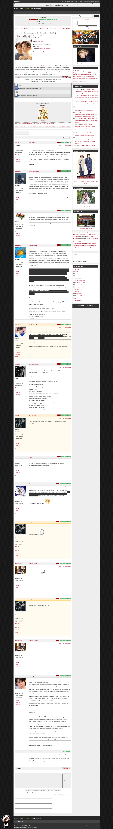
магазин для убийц (79, 284)
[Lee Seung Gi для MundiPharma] (86, 203)
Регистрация (87, 19)
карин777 (31, 676)
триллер (79, 79)
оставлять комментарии (42, 99)
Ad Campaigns (82, 81)
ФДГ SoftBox (51, 123)
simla (75, 254)
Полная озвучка (81, 74)
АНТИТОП (20, 12)
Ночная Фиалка (84, 106)
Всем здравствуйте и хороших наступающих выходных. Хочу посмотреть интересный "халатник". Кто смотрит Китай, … (86, 134)
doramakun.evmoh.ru (84, 1)
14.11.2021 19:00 (18, 415)
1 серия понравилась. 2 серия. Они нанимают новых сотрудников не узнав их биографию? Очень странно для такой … (86, 114)
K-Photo (92, 71)
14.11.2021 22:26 (18, 245)
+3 (55, 19)
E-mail (16, 800)
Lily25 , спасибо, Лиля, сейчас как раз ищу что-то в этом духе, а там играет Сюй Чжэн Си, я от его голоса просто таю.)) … (86, 103)
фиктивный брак (78, 300)
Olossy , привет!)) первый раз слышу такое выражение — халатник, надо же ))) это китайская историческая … (86, 108)
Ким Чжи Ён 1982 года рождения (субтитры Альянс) (29, 88)
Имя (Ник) (17, 795)
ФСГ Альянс (42, 123)
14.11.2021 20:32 (18, 364)
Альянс (44, 50)
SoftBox (43, 51)
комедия (75, 74)
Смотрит (17, 157)
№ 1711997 (34, 415)
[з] (70, 85)
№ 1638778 (34, 522)
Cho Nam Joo (44, 65)
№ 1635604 (36, 676)
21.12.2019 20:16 (18, 676)
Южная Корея (40, 41)
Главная (16, 8)
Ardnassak (31, 171)
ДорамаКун (17, 1)
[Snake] (43, 118)
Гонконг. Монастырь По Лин (86, 228)
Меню (21, 8)
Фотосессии (77, 46)
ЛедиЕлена (31, 364)
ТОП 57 (17, 194)
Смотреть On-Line (34, 28)
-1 (36, 19)
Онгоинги (79, 76)
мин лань (77, 275)
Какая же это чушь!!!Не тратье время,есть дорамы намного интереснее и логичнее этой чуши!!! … (86, 91)
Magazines (86, 71)
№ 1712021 (35, 245)
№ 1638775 (34, 599)
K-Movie (37, 123)
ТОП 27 (17, 440)
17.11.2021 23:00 (18, 142)
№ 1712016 (35, 324)
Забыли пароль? (87, 28)
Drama (81, 71)
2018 (36, 42)
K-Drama (83, 76)
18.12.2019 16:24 (18, 751)
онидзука (77, 289)
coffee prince (78, 278)
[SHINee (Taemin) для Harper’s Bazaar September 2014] (86, 61)
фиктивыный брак (79, 295)
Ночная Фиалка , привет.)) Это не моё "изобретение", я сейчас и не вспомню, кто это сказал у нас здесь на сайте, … (86, 97)
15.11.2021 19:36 (18, 171)
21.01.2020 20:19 (18, 640)
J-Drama (88, 76)
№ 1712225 (34, 142)
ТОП (15, 12)
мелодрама (75, 81)
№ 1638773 (36, 640)
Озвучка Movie (31, 123)
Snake (42, 107)
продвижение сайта (94, 825)
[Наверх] (5, 821)
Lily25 (30, 142)
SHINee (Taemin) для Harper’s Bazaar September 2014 (86, 63)
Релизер (43, 120)
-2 (33, 19)
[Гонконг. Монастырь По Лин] (86, 226)
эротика (77, 269)
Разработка (86, 825)
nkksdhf (83, 145)
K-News (76, 71)
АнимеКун (27, 8)
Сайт (16, 805)
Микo (30, 415)
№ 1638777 (36, 563)
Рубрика (75, 79)
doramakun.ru (94, 1)
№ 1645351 (35, 457)
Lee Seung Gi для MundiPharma (86, 206)
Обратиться (61, 145)
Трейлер (20, 85)
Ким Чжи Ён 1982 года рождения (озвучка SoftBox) (29, 91)
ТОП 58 (17, 154)
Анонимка (31, 211)
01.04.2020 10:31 (18, 457)
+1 (48, 19)
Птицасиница (83, 112)
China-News (93, 78)
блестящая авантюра (80, 280)
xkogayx (31, 457)
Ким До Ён (40, 48)
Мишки (66, 794)
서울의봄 (77, 291)
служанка (77, 273)
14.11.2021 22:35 (18, 211)
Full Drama (90, 72)
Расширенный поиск (36, 8)
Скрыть (65, 795)
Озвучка (19, 123)
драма (37, 46)
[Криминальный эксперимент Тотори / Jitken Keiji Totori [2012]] (86, 178)
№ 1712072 (36, 171)
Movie (26, 123)
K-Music (94, 74)
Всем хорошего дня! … (91, 145)
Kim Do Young (47, 48)
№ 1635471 (39, 751)
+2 (51, 19)
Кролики (61, 794)
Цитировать (68, 145)
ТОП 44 (17, 268)
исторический (87, 78)
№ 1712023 (36, 211)
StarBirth (83, 79)
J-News (78, 78)
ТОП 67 (17, 387)
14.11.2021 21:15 (18, 324)
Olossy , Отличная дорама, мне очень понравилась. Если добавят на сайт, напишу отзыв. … (86, 120)
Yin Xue (30, 324)
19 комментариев (54, 23)
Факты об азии (78, 211)
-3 (30, 19)
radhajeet (31, 563)
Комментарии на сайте (20, 132)
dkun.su (64, 1)
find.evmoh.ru (87, 4)
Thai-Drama (88, 79)
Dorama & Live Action (24, 28)
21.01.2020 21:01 (18, 522)
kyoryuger (77, 286)
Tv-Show (92, 76)
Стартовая (65, 137)
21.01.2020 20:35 (18, 599)
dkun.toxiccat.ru (72, 1)
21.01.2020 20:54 (18, 563)
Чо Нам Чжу (38, 65)
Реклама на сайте (85, 306)
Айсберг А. (31, 483)
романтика (85, 72)
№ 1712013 (37, 364)
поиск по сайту (78, 293)
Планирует (17, 161)
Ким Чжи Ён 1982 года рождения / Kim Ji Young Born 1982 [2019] (55, 28)
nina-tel (30, 245)
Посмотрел (17, 159)
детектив (94, 79)
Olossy (82, 95)
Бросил (16, 163)
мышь (76, 271)
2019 (47, 123)
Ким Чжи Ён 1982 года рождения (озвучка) (27, 95)
